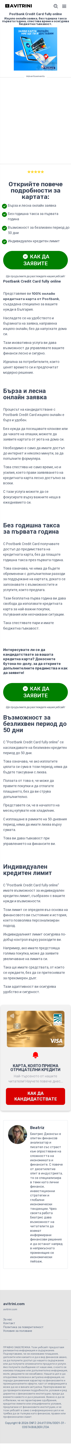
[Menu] (64, 6)
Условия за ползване (17, 1331)
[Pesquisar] (55, 6)
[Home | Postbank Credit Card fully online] (18, 6)
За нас (7, 1319)
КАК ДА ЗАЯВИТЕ (36, 260)
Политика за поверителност (23, 1327)
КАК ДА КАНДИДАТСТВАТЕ (35, 1096)
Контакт (9, 1323)
